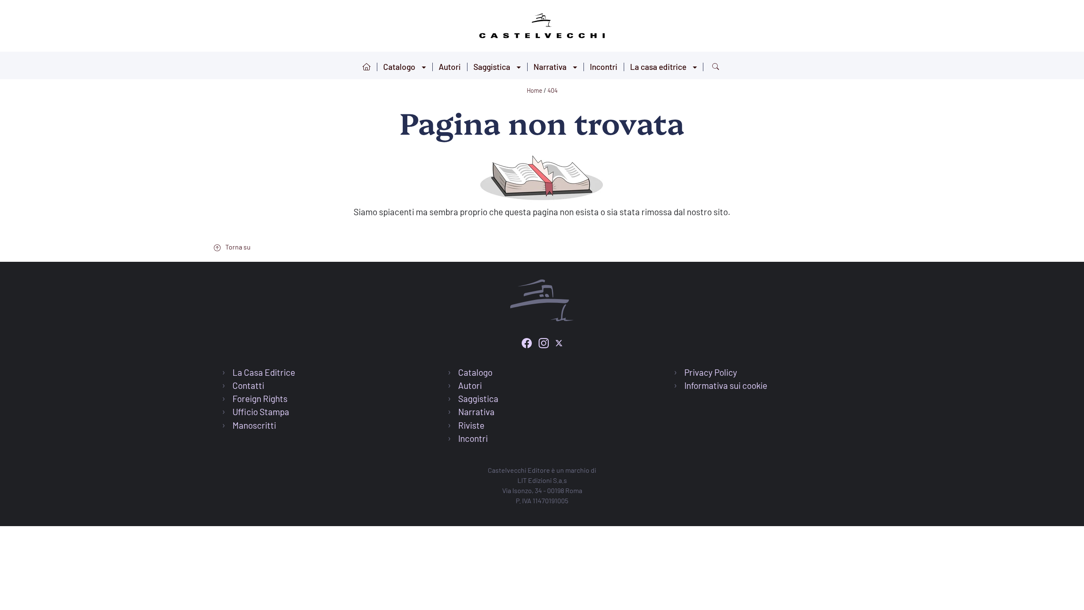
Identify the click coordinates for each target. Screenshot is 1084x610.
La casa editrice (658, 67)
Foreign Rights (260, 398)
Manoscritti (254, 425)
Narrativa (550, 67)
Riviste (471, 425)
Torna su (237, 247)
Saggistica (491, 67)
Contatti (248, 385)
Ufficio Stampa (260, 411)
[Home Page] (542, 24)
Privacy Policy (710, 372)
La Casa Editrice (263, 372)
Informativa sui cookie (725, 385)
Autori (450, 67)
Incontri (603, 67)
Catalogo (399, 67)
